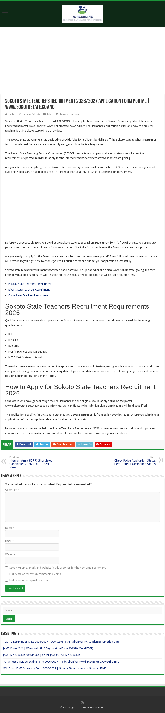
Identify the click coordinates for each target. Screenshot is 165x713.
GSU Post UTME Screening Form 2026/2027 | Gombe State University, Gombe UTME (54, 668)
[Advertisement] (82, 62)
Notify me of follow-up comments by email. (36, 573)
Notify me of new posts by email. (29, 580)
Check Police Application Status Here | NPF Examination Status (135, 461)
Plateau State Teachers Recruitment (29, 283)
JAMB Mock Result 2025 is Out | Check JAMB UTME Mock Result (41, 655)
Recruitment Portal (94, 707)
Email (9, 541)
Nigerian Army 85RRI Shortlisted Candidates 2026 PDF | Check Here (30, 462)
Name (10, 527)
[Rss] (82, 702)
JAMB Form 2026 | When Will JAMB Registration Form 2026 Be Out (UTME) (48, 648)
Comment (12, 489)
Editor (12, 114)
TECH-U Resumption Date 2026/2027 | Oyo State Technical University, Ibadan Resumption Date (61, 641)
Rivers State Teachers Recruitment (29, 289)
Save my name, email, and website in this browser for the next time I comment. (57, 567)
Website (10, 554)
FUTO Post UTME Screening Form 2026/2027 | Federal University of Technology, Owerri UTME (61, 661)
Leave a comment (70, 114)
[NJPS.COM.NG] (82, 13)
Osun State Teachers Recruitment (28, 295)
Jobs (49, 114)
